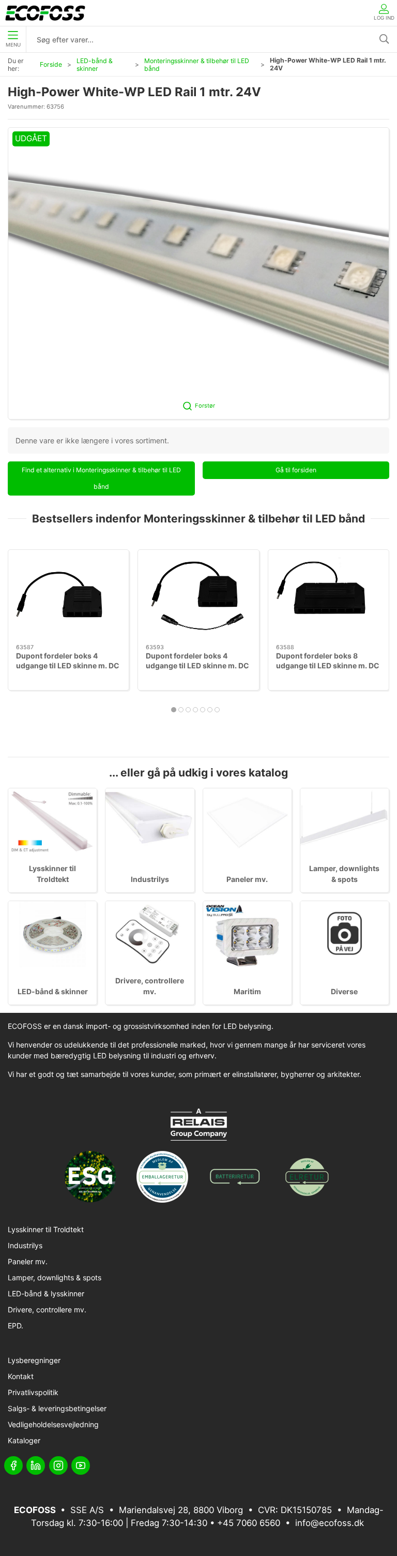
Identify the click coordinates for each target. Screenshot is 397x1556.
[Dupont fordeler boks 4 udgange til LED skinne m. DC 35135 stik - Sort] (68, 597)
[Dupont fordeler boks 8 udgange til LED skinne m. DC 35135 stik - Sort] (328, 597)
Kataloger (24, 1440)
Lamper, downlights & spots (54, 1277)
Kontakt (21, 1376)
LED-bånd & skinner (95, 64)
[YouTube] (80, 1465)
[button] (198, 273)
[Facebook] (13, 1465)
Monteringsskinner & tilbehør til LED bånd (196, 64)
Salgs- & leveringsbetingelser (57, 1408)
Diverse (344, 991)
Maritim (247, 991)
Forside (51, 64)
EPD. (15, 1325)
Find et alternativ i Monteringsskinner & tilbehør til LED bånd (101, 478)
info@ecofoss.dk (329, 1523)
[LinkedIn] (35, 1465)
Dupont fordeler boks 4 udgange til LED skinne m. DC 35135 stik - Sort (67, 665)
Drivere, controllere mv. (47, 1309)
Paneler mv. (247, 879)
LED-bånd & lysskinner (46, 1293)
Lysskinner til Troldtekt (46, 1229)
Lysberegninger (34, 1360)
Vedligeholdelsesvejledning (53, 1424)
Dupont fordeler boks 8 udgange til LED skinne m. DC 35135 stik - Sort (327, 665)
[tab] (173, 709)
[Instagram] (58, 1465)
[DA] (45, 13)
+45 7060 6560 (248, 1523)
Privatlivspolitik (33, 1392)
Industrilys (150, 879)
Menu (13, 45)
